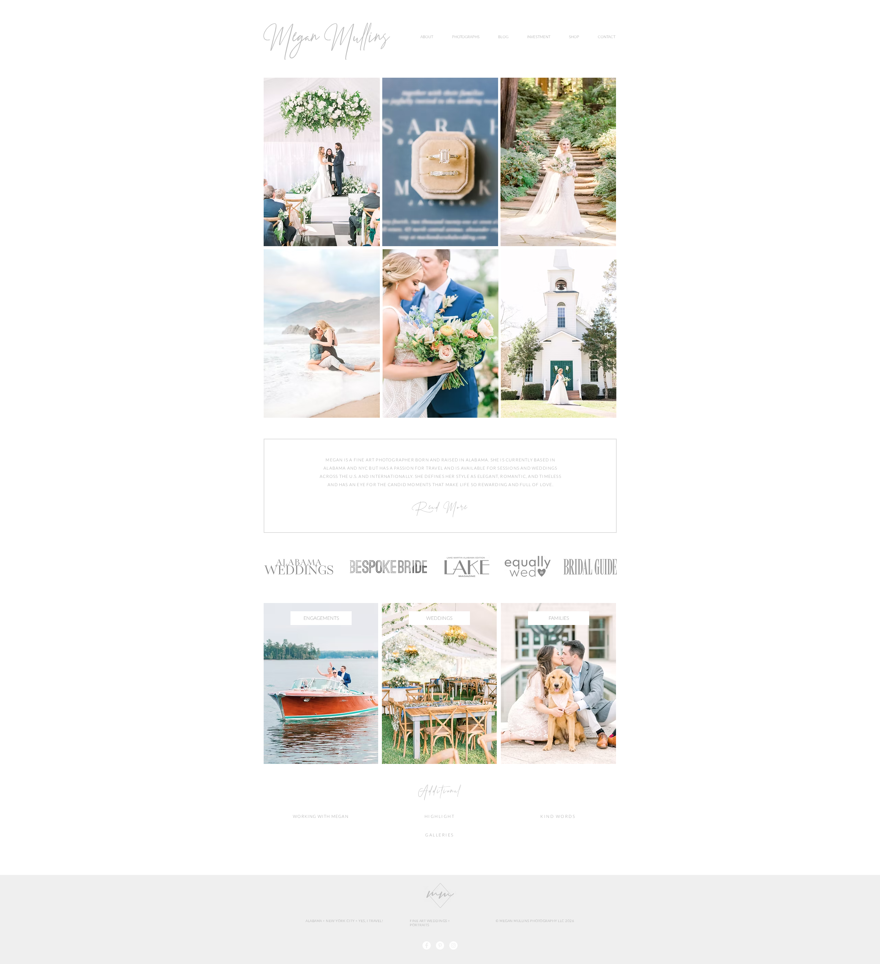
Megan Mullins (326, 40)
